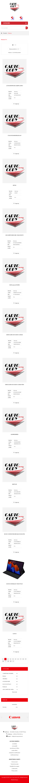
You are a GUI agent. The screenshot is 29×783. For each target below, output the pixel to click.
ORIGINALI (5, 678)
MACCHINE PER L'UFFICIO (14, 748)
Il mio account (14, 761)
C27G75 (14, 633)
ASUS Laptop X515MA (14, 285)
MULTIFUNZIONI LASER (15, 754)
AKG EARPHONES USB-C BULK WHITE (14, 235)
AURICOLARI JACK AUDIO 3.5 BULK (14, 334)
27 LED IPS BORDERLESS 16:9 (14, 135)
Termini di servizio (14, 764)
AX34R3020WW (14, 434)
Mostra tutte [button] (14, 692)
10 (3, 661)
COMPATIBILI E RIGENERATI (8, 673)
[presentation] (1, 717)
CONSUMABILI (14, 746)
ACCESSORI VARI (6, 681)
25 (8, 661)
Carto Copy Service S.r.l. (14, 777)
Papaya (16, 779)
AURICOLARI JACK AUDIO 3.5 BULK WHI (14, 384)
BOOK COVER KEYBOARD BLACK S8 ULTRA (14, 534)
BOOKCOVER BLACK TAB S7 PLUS (14, 583)
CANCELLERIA (14, 743)
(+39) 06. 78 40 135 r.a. (18, 734)
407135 (14, 185)
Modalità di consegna (14, 766)
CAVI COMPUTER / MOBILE (8, 689)
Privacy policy (14, 770)
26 (10, 661)
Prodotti (5, 33)
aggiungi (17, 103)
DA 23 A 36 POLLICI (7, 684)
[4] (15, 45)
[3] (13, 45)
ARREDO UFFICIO (14, 750)
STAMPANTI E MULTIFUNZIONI (14, 752)
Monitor (4, 676)
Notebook (5, 686)
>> (13, 661)
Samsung (4, 707)
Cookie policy (14, 768)
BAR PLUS (14, 484)
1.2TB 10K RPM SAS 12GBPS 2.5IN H (14, 85)
